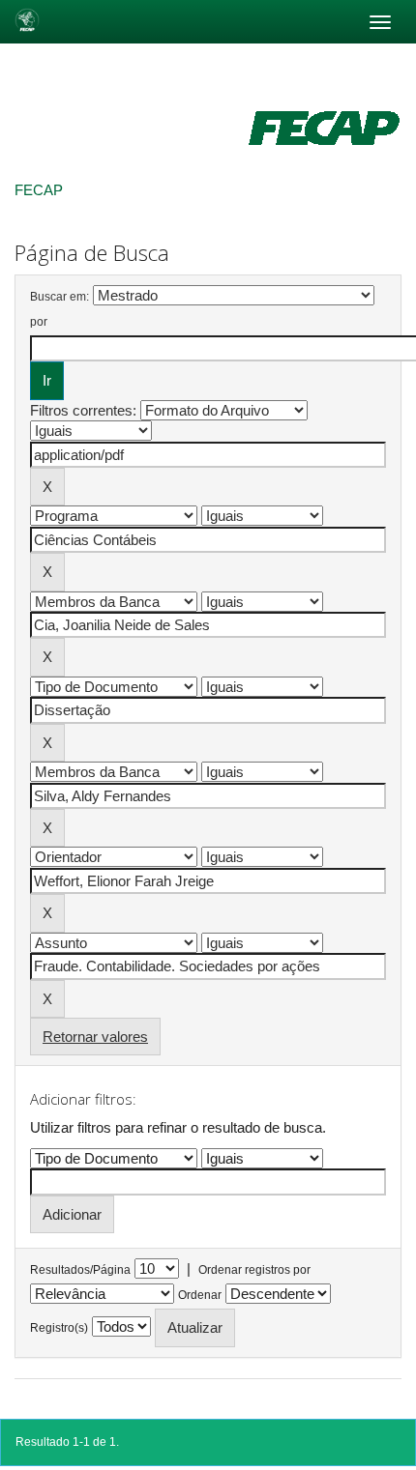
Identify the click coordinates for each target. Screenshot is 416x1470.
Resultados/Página (80, 1270)
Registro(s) (59, 1328)
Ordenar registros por (254, 1270)
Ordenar (200, 1295)
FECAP (39, 190)
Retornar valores (95, 1036)
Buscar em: (59, 296)
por (38, 322)
